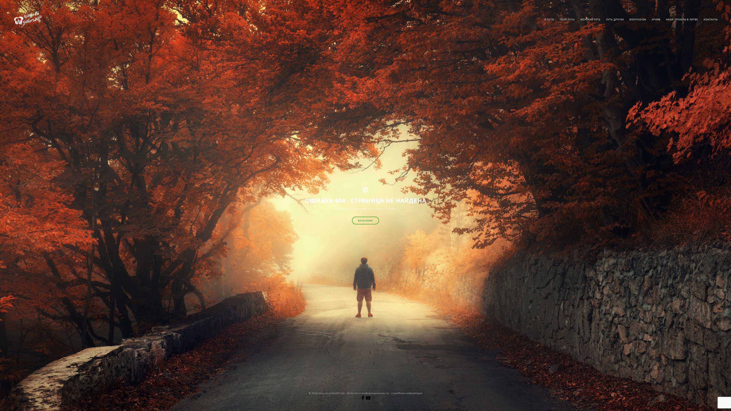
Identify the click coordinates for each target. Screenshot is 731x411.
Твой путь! (567, 19)
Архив (656, 19)
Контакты (711, 19)
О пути (549, 19)
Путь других (615, 19)
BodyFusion (638, 19)
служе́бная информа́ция (406, 393)
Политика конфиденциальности (368, 393)
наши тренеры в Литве (682, 19)
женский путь (591, 19)
